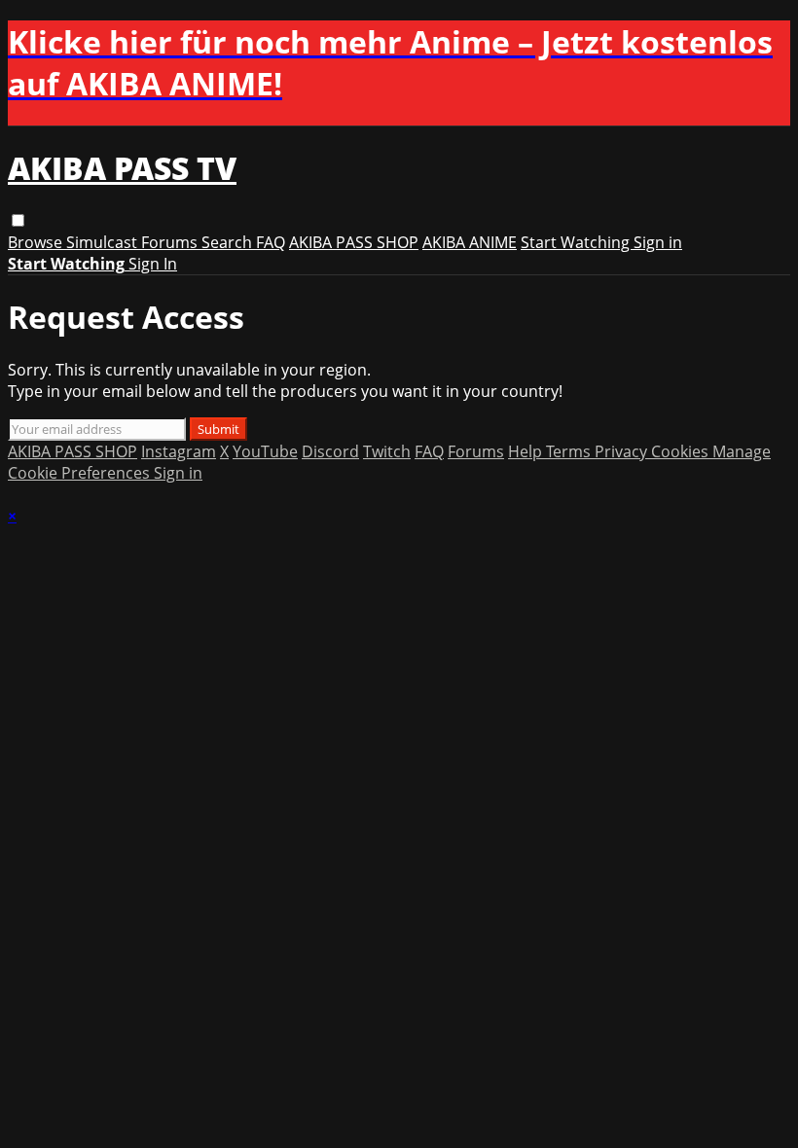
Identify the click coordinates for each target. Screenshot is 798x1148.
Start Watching (577, 242)
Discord (330, 451)
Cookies (681, 451)
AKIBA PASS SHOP (353, 242)
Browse (37, 242)
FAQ (270, 242)
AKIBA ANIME (469, 242)
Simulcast (103, 242)
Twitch (387, 451)
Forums (171, 242)
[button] (18, 220)
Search (228, 242)
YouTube (265, 451)
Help (527, 451)
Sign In (152, 263)
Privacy (623, 451)
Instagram (178, 451)
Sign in (658, 242)
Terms (570, 451)
